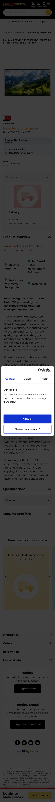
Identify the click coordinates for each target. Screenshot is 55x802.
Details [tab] (27, 379)
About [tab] (45, 379)
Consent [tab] (10, 379)
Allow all (27, 419)
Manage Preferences (26, 429)
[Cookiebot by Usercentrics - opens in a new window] (38, 370)
